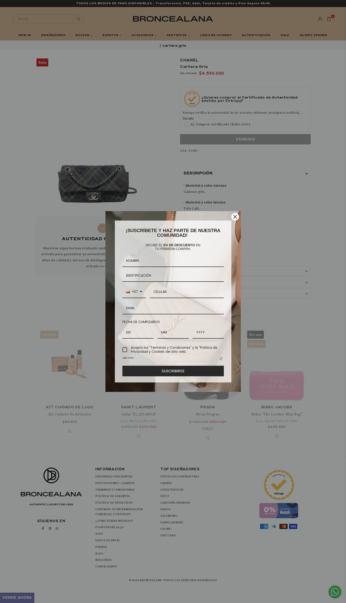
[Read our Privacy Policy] (221, 358)
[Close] (235, 216)
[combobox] (134, 292)
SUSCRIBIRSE (173, 371)
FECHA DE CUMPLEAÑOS (141, 322)
